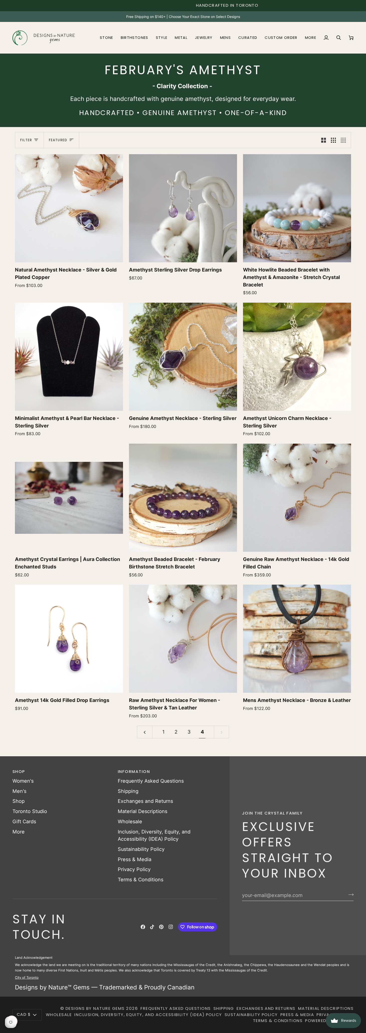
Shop (18, 801)
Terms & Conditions (140, 880)
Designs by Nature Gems (95, 1008)
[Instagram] (171, 927)
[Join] (349, 894)
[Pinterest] (161, 927)
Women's (23, 781)
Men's (19, 791)
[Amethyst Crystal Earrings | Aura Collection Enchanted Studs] (69, 498)
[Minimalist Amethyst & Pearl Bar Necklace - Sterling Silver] (69, 357)
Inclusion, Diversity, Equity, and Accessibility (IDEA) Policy (148, 1015)
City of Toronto (27, 977)
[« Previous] (144, 732)
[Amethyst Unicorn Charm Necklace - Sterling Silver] (297, 357)
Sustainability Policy (141, 849)
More (18, 832)
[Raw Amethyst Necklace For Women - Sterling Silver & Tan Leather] (183, 639)
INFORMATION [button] (134, 771)
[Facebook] (143, 927)
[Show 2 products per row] (324, 140)
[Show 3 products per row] (333, 140)
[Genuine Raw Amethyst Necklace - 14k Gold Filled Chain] (297, 498)
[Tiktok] (152, 927)
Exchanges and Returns (145, 801)
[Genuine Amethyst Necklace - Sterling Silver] (183, 357)
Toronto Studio (29, 811)
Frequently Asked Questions (151, 781)
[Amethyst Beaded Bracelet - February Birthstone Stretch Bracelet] (183, 498)
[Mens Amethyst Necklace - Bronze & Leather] (297, 639)
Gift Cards (24, 822)
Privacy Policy (134, 869)
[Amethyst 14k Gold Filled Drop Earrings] (69, 639)
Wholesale (130, 822)
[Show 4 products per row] (344, 140)
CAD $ (24, 1014)
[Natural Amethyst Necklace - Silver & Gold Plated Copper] (69, 208)
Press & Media (134, 859)
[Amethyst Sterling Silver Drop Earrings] (183, 208)
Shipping (128, 791)
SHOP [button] (18, 771)
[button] (106, 37)
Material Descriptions (142, 811)
